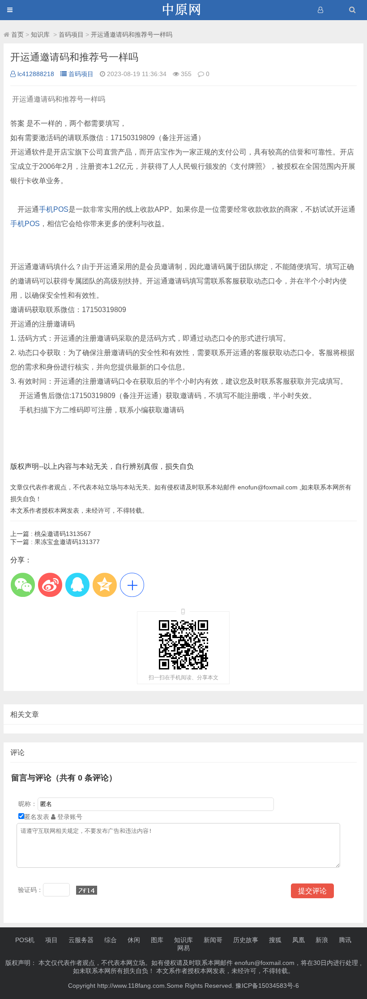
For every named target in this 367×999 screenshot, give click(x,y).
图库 (157, 939)
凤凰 (298, 939)
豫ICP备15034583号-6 (267, 985)
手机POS (53, 209)
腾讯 (345, 939)
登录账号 (68, 816)
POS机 (24, 939)
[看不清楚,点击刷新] (86, 890)
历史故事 (245, 939)
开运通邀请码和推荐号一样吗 (131, 34)
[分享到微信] (22, 584)
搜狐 (275, 939)
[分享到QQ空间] (104, 584)
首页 (17, 34)
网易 (183, 948)
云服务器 (81, 939)
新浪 (322, 939)
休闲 (134, 939)
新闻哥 (213, 939)
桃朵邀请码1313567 (50, 533)
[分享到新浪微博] (50, 584)
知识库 (41, 34)
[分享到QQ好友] (77, 584)
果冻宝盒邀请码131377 (55, 541)
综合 (110, 939)
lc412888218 (35, 73)
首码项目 (71, 34)
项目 (51, 939)
